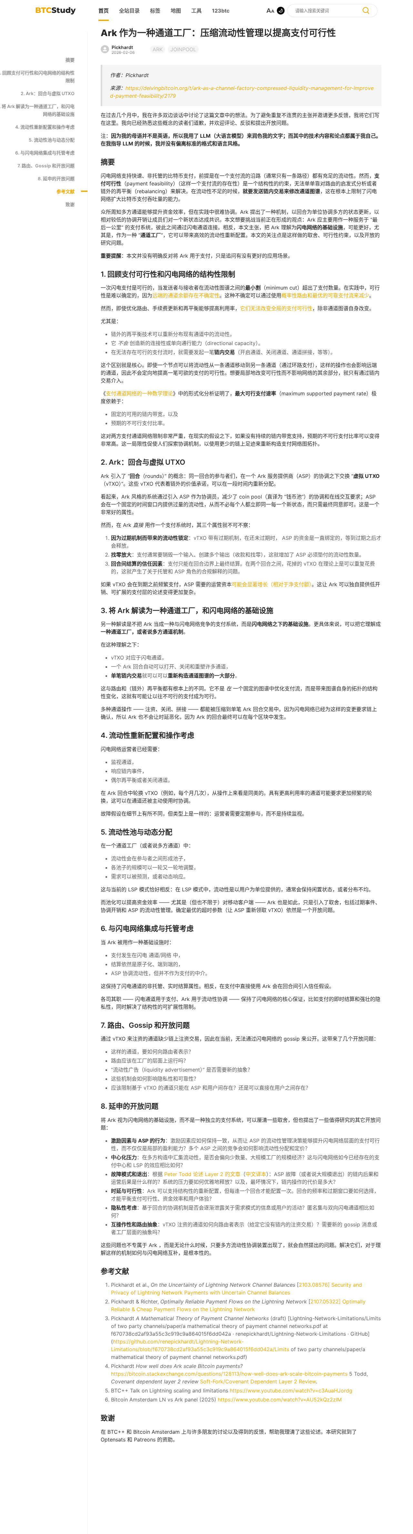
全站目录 (129, 10)
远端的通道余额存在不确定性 (185, 295)
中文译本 (256, 1174)
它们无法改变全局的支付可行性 (276, 308)
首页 (103, 10)
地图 (176, 10)
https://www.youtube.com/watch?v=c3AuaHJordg (291, 1390)
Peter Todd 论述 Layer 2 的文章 (202, 1174)
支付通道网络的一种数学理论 (139, 393)
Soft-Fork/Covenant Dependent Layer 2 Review (258, 1381)
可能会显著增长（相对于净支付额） (272, 584)
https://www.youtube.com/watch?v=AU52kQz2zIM (280, 1399)
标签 (155, 10)
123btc (220, 10)
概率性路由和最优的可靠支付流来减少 (325, 295)
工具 (196, 10)
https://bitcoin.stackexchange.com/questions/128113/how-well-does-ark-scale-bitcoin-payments (229, 1374)
